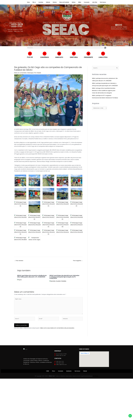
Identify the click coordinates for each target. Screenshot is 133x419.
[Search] (105, 48)
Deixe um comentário (20, 73)
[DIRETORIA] (74, 54)
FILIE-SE (30, 57)
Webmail (85, 371)
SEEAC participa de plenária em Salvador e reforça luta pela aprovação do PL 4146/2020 (64, 276)
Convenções (86, 2)
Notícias (73, 2)
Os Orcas (95, 376)
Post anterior (18, 260)
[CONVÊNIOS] (44, 54)
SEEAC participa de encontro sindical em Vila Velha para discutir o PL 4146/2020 (32, 276)
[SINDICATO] (59, 54)
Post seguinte (78, 260)
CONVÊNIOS (44, 57)
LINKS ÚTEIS (103, 57)
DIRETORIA (74, 57)
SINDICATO (59, 57)
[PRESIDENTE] (88, 54)
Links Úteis (94, 2)
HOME (47, 371)
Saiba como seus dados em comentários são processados (57, 328)
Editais (79, 2)
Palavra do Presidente (64, 2)
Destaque (30, 73)
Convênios (40, 2)
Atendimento (69, 371)
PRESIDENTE (88, 57)
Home (28, 2)
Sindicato (48, 2)
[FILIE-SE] (30, 54)
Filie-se (34, 2)
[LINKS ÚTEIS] (103, 54)
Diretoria (55, 2)
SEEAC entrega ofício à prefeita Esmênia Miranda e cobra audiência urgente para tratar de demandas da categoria (103, 90)
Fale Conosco (103, 2)
